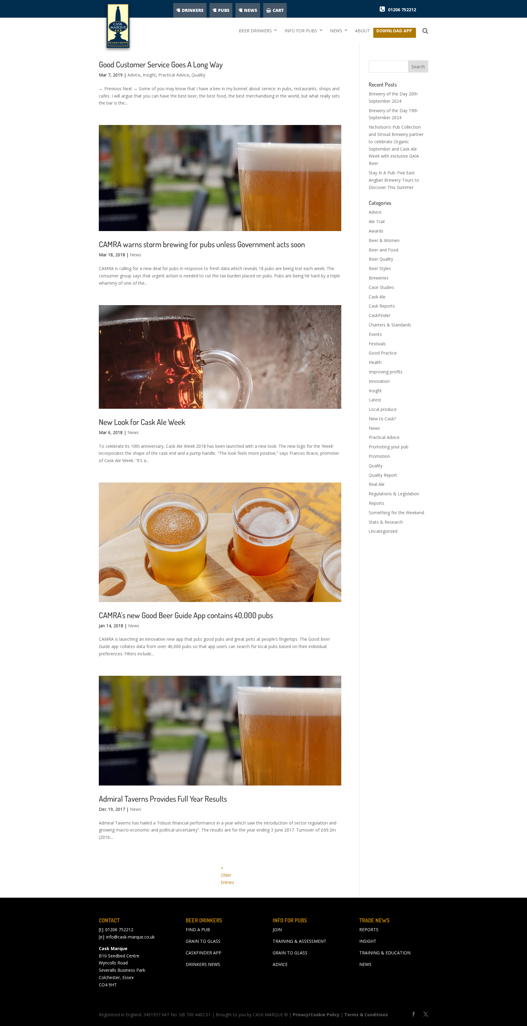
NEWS (250, 10)
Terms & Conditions (366, 1014)
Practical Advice (173, 75)
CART (278, 10)
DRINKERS (192, 10)
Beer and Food (383, 250)
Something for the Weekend (396, 512)
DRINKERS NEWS (203, 964)
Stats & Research (386, 522)
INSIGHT (367, 941)
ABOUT (362, 31)
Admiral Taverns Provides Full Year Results (163, 798)
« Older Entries (227, 875)
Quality (198, 75)
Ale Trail (377, 221)
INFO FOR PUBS (301, 31)
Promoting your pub (388, 447)
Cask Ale (377, 297)
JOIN (277, 929)
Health (375, 362)
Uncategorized (383, 531)
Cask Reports (382, 306)
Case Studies (381, 287)
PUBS (223, 10)
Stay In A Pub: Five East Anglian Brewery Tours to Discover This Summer (394, 180)
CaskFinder (379, 315)
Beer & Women (384, 240)
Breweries (379, 278)
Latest (375, 400)
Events (375, 334)
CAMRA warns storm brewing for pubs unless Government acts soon (202, 244)
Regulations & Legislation (394, 494)
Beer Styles (380, 268)
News (135, 255)
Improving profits (386, 372)
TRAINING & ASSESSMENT (299, 941)
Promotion (379, 456)
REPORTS (368, 929)
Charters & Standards (390, 325)
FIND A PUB (198, 929)
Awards (376, 231)
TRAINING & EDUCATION (384, 953)
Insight (149, 75)
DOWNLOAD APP (394, 32)
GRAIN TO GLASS (203, 941)
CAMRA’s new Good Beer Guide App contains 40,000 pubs (186, 615)
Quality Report (383, 475)
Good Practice (383, 353)
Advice (133, 75)
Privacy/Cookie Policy (316, 1014)
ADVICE (280, 964)
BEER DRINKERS (255, 31)
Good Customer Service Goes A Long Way (161, 64)
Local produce (383, 409)
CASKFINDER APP (203, 953)
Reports (376, 503)
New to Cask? (382, 419)
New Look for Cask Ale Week (142, 422)
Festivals (377, 344)
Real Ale (377, 484)
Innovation (379, 381)
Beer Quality (381, 259)
